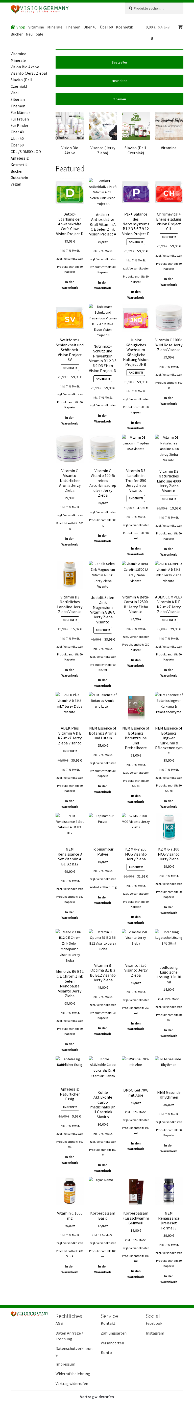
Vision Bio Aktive (25, 66)
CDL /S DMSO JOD (26, 151)
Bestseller (119, 62)
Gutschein (19, 177)
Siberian (18, 99)
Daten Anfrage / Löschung (69, 1336)
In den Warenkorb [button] (69, 285)
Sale (39, 34)
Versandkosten (73, 258)
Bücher (17, 34)
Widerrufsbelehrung (73, 1373)
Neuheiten (119, 80)
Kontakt (108, 1323)
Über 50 (17, 138)
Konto (106, 1352)
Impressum (65, 1364)
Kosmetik (124, 26)
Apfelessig (20, 158)
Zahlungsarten (114, 1333)
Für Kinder (19, 125)
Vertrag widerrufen (72, 1383)
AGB (59, 1323)
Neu (29, 34)
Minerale (54, 26)
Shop (20, 26)
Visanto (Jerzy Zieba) (29, 73)
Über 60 (106, 26)
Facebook (154, 1323)
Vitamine (36, 26)
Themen (73, 26)
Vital (15, 92)
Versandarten (112, 1342)
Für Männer (20, 112)
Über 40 (89, 26)
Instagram (155, 1333)
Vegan (16, 184)
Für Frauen (20, 119)
